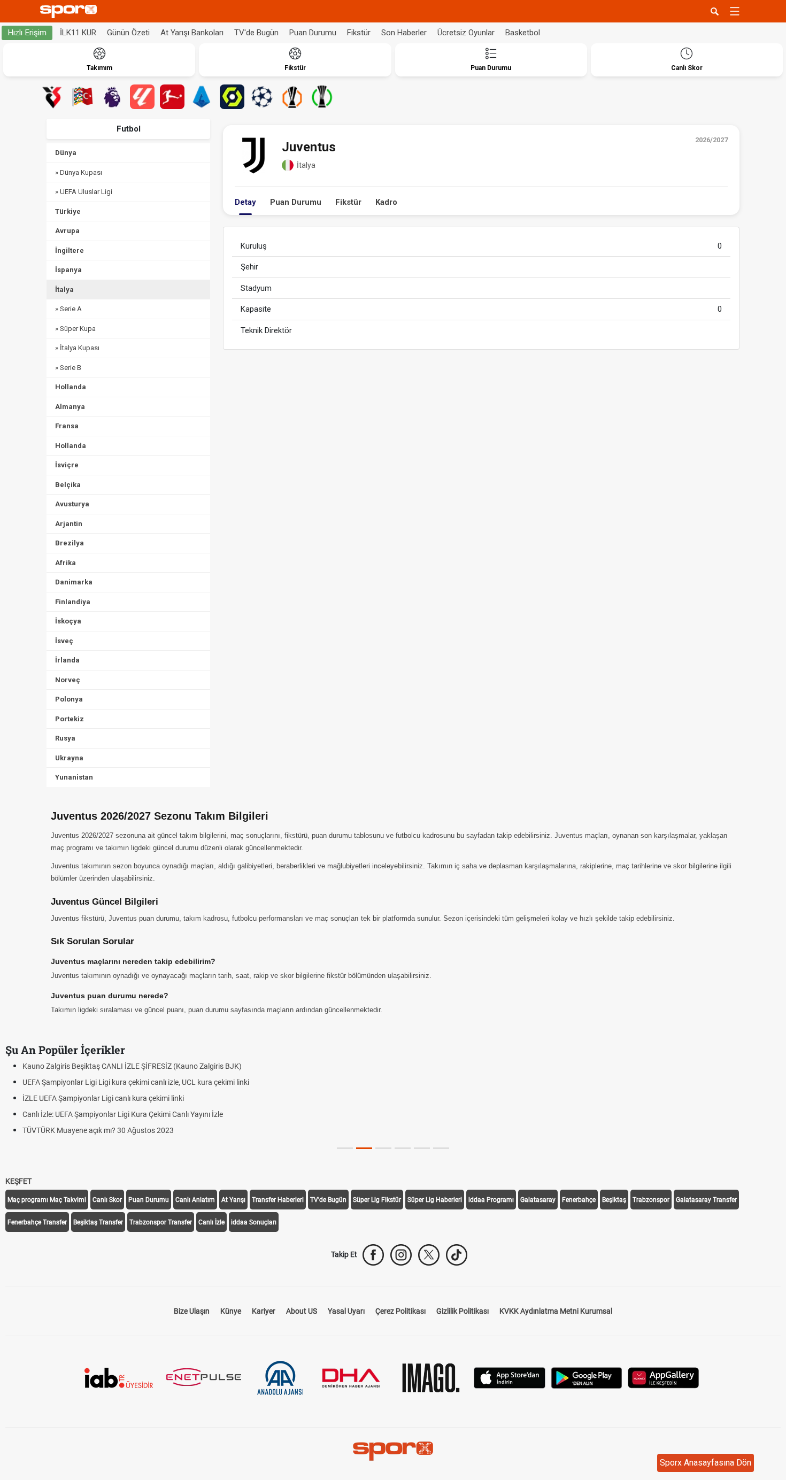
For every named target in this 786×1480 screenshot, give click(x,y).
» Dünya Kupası (78, 172)
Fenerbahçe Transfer (37, 1222)
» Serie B (68, 368)
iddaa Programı (491, 1200)
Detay (245, 202)
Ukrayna (69, 758)
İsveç (64, 641)
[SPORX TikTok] (456, 1255)
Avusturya (72, 504)
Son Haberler (404, 32)
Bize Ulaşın (192, 1311)
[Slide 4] (422, 1148)
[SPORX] (393, 1451)
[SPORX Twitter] (429, 1255)
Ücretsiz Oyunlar (466, 32)
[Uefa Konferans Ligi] (322, 96)
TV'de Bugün (256, 32)
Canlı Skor (107, 1200)
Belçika (68, 485)
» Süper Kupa (75, 329)
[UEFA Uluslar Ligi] (82, 96)
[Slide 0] (345, 1148)
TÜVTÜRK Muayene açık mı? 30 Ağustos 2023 (98, 1130)
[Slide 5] (441, 1148)
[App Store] (509, 1376)
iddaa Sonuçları (253, 1222)
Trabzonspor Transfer (160, 1222)
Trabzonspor (651, 1200)
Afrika (65, 563)
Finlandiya (72, 602)
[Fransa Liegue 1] (232, 96)
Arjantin (68, 524)
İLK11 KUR (78, 32)
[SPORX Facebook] (373, 1255)
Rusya (65, 738)
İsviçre (67, 465)
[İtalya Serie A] (202, 96)
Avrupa (67, 231)
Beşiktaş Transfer (98, 1222)
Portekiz (69, 719)
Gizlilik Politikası (462, 1311)
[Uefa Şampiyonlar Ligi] (262, 96)
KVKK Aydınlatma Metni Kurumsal (555, 1311)
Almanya (70, 407)
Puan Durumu (312, 32)
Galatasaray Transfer (706, 1200)
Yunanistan (74, 777)
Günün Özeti (128, 32)
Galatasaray (538, 1200)
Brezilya (69, 543)
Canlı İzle (211, 1222)
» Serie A (68, 309)
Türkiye (68, 211)
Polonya (69, 699)
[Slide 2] (383, 1148)
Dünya (65, 153)
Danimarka (74, 582)
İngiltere (69, 250)
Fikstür (359, 32)
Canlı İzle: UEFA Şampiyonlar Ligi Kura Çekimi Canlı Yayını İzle (122, 1114)
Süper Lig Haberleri (434, 1200)
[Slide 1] (364, 1148)
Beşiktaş (614, 1200)
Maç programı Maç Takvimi (46, 1200)
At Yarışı (233, 1200)
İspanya (68, 270)
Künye (230, 1311)
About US (301, 1311)
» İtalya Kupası (77, 348)
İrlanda (67, 660)
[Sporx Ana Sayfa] (70, 11)
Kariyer (263, 1311)
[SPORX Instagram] (401, 1255)
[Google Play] (586, 1376)
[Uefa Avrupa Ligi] (292, 96)
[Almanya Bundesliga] (172, 96)
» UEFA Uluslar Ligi (83, 192)
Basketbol (522, 32)
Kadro (386, 202)
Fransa (67, 426)
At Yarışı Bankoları (192, 32)
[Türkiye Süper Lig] (52, 96)
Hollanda (70, 387)
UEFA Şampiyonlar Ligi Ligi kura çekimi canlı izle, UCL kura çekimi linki (135, 1082)
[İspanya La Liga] (142, 96)
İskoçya (68, 621)
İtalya (64, 290)
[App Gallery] (663, 1376)
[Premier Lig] (112, 96)
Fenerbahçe (579, 1200)
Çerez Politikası (400, 1311)
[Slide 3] (403, 1148)
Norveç (67, 680)
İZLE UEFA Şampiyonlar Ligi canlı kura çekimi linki (103, 1098)
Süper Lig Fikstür (377, 1200)
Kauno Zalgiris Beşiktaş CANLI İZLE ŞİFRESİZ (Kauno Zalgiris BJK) (132, 1066)
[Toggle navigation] (734, 11)
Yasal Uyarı (346, 1311)
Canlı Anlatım (195, 1200)
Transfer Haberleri (278, 1200)
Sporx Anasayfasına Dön (705, 1463)
